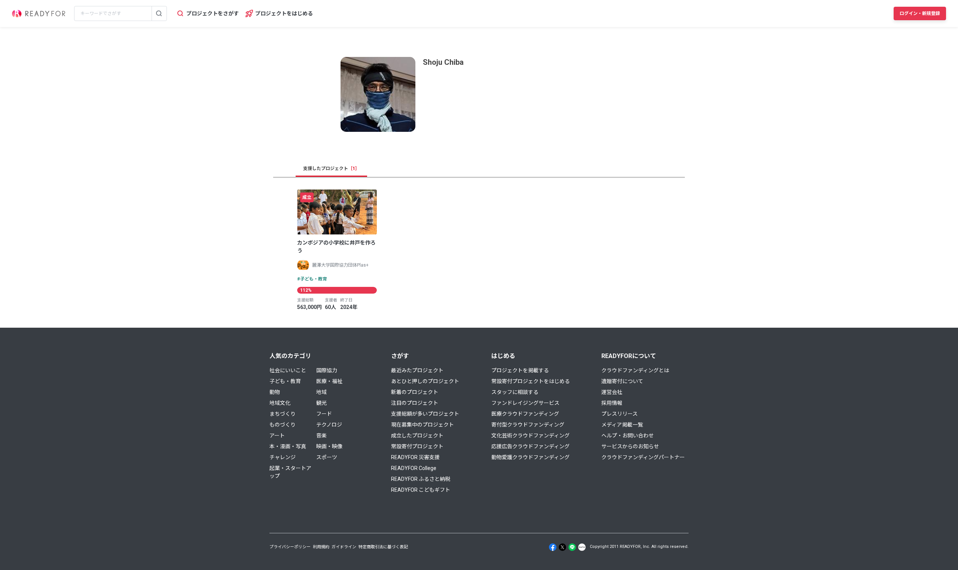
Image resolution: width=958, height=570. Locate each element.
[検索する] (159, 13)
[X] (562, 547)
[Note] (582, 547)
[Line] (572, 547)
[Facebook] (552, 547)
